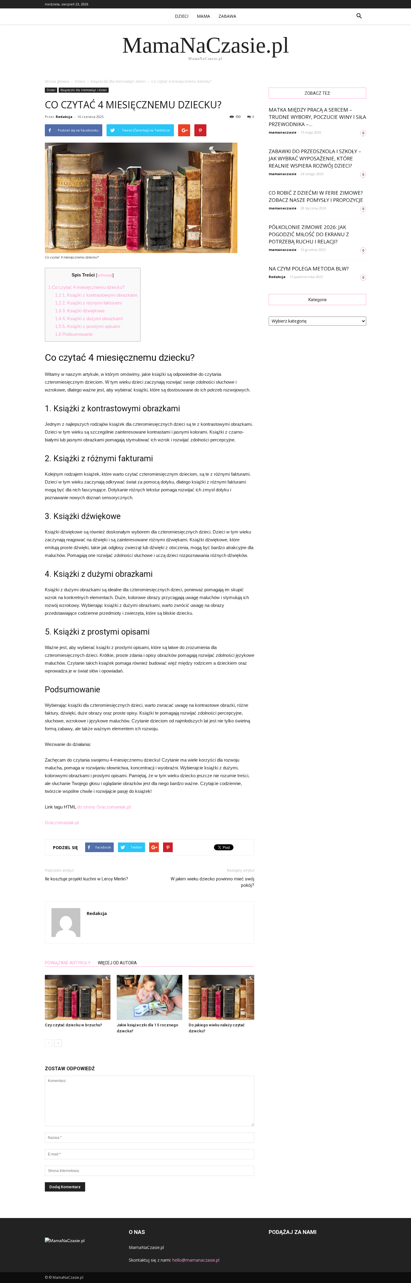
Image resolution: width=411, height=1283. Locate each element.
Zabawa (227, 16)
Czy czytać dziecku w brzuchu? (73, 1025)
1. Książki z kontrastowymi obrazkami (96, 295)
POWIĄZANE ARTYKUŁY (68, 962)
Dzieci (181, 16)
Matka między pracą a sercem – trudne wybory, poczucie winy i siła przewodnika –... (317, 117)
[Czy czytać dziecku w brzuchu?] (77, 997)
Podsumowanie (74, 334)
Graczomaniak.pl (62, 822)
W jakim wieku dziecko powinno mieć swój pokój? (212, 882)
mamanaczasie (282, 132)
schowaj (105, 275)
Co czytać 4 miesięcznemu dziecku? (86, 287)
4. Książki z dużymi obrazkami (89, 318)
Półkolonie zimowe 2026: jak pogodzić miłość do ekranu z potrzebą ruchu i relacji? (309, 234)
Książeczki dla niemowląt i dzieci (83, 90)
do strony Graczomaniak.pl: (104, 806)
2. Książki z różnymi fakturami (88, 302)
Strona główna (57, 81)
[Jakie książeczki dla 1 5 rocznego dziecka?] (149, 997)
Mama (203, 16)
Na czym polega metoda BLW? (309, 268)
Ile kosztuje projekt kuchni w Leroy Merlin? (86, 879)
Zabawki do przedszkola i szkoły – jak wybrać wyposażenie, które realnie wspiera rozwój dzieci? (315, 158)
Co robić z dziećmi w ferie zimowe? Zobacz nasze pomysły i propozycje (316, 196)
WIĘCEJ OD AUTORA (117, 962)
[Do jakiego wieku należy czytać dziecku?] (221, 997)
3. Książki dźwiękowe (80, 310)
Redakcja (64, 116)
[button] (359, 16)
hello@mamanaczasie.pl (195, 1260)
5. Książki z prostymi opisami (87, 326)
